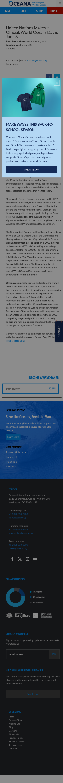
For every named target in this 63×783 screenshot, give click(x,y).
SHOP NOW (31, 169)
